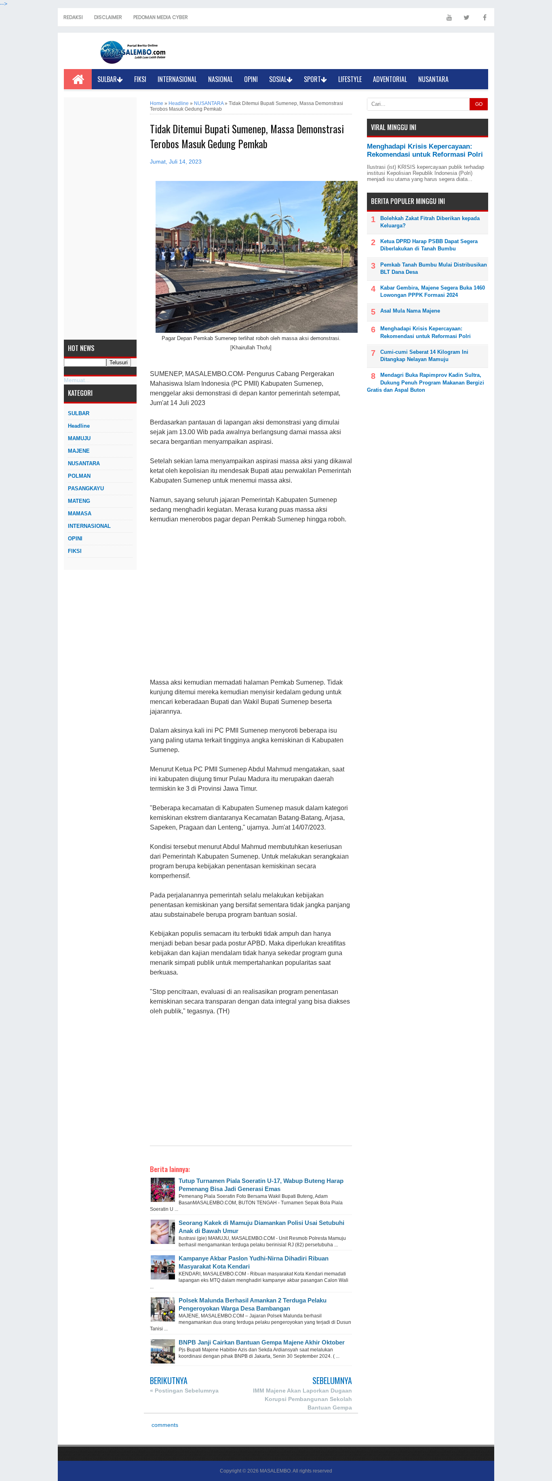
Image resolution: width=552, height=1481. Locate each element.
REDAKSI (73, 17)
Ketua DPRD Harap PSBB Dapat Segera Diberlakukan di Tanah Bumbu (429, 245)
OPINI (251, 79)
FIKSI (140, 79)
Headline (79, 426)
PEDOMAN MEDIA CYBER (160, 17)
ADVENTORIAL (390, 79)
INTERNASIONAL (177, 79)
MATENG (79, 501)
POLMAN (79, 476)
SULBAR (107, 79)
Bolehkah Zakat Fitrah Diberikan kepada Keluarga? (430, 222)
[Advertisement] (100, 218)
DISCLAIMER (108, 17)
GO (478, 104)
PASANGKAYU (86, 488)
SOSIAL (278, 79)
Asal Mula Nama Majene (410, 311)
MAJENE (79, 451)
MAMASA (79, 513)
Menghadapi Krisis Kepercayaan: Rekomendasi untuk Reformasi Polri (425, 150)
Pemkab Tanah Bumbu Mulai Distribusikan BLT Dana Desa (433, 268)
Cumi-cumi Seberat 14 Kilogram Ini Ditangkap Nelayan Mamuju (424, 355)
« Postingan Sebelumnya (184, 1390)
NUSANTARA (433, 79)
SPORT (312, 79)
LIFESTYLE (350, 79)
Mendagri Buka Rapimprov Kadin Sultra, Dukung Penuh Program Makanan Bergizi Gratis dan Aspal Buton (425, 382)
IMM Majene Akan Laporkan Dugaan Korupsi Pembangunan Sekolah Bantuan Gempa (302, 1399)
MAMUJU (79, 438)
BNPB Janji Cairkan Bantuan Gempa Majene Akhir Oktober (262, 1342)
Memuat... (77, 380)
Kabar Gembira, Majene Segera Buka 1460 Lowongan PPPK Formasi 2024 (432, 291)
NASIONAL (220, 79)
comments (164, 1425)
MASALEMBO (275, 1471)
